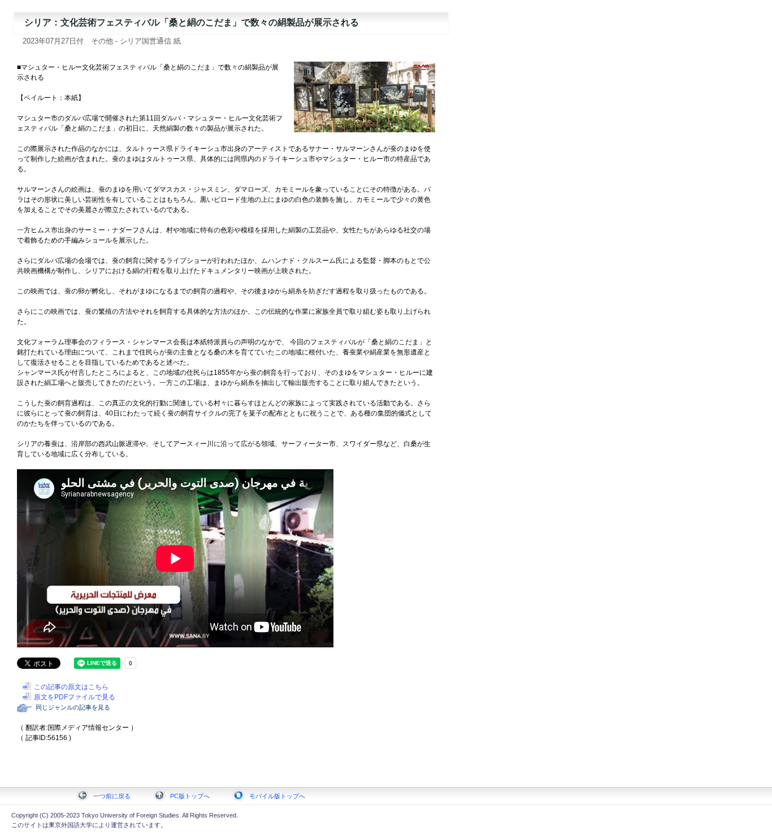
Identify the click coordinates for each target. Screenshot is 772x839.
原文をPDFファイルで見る (74, 697)
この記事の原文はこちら (71, 687)
